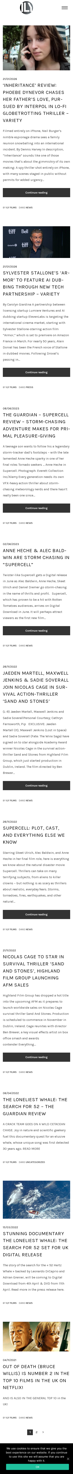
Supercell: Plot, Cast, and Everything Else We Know (34, 835)
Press (29, 387)
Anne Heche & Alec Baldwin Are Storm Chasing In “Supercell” (36, 557)
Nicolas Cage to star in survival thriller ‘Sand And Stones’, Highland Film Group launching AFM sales (33, 971)
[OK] (68, 1459)
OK (38, 1467)
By (10, 207)
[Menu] (65, 7)
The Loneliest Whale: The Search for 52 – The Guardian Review (35, 1106)
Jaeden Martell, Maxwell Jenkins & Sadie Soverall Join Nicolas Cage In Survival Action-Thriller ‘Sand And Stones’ (36, 687)
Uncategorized (35, 1162)
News (29, 207)
